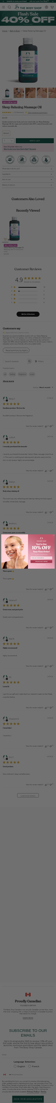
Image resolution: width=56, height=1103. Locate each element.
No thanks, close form (41, 564)
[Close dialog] (53, 535)
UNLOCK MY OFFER (41, 561)
